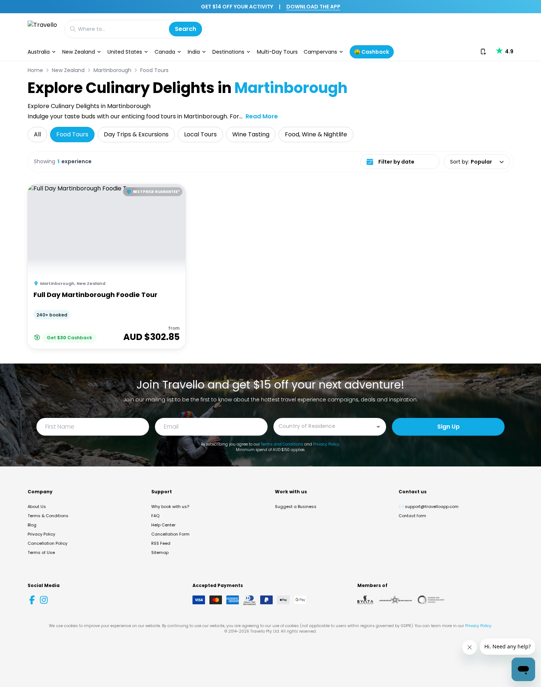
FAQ (155, 516)
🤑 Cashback (371, 52)
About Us (37, 506)
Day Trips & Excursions (136, 134)
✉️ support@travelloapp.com (429, 506)
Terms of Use (41, 552)
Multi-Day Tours (277, 52)
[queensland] (431, 599)
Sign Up (448, 426)
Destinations (228, 52)
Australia (39, 52)
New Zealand (78, 52)
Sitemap (160, 552)
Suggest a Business (296, 506)
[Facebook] (32, 599)
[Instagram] (43, 599)
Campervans (320, 52)
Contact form (412, 516)
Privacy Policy (326, 444)
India (194, 52)
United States (124, 52)
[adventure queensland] (395, 599)
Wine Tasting (250, 134)
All (37, 134)
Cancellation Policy (47, 543)
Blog (32, 525)
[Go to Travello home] (42, 29)
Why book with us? (170, 506)
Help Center (163, 525)
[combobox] (324, 426)
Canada (165, 52)
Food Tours (154, 70)
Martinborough (112, 70)
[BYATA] (365, 599)
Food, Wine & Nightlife (316, 134)
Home (35, 70)
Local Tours (200, 134)
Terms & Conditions (48, 516)
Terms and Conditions (282, 444)
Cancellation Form (170, 534)
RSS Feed (160, 543)
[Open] (378, 427)
